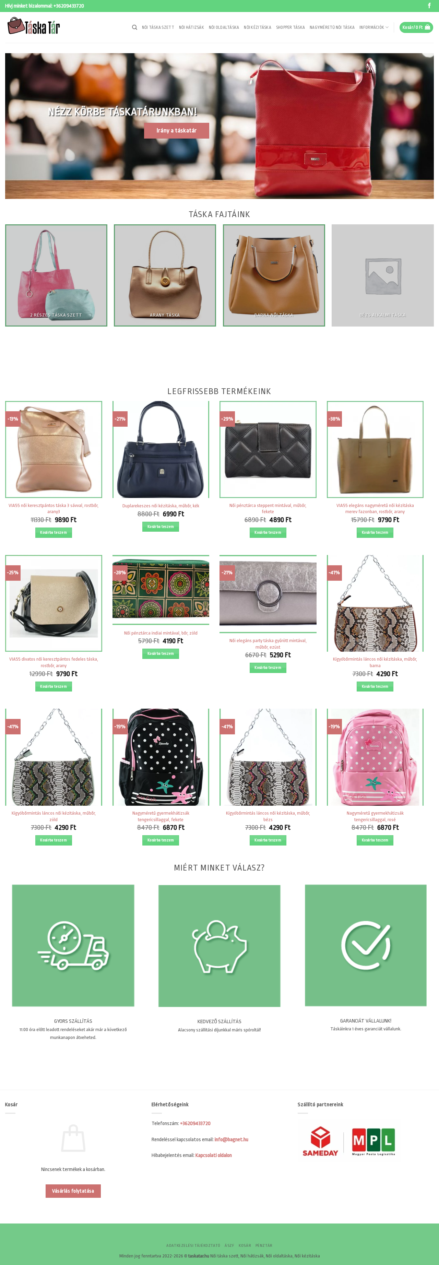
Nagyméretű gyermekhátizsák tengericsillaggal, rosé (375, 816)
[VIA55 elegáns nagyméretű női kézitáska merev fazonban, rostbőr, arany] (375, 449)
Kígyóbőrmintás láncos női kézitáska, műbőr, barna (375, 662)
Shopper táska (290, 27)
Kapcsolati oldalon (213, 1155)
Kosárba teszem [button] (53, 532)
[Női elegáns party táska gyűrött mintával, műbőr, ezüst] (268, 594)
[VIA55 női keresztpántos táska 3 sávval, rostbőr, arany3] (53, 449)
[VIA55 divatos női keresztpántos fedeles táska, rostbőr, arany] (53, 603)
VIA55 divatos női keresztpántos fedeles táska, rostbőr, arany (53, 662)
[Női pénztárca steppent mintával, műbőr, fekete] (268, 449)
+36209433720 (69, 6)
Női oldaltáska (224, 27)
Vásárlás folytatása (73, 1191)
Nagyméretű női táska (332, 27)
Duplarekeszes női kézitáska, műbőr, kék (160, 505)
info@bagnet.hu (231, 1140)
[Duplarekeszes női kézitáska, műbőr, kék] (161, 449)
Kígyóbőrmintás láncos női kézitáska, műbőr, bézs (268, 816)
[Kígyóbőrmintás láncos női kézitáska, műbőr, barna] (375, 603)
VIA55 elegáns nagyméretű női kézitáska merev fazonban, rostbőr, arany (375, 509)
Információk (371, 27)
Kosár (245, 1245)
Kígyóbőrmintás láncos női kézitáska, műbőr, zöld (54, 816)
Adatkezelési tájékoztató (193, 1245)
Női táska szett (158, 27)
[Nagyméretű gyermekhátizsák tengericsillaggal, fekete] (161, 757)
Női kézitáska (257, 27)
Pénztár (264, 1245)
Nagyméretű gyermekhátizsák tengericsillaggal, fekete (160, 816)
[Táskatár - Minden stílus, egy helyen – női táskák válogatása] (39, 27)
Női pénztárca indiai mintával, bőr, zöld (161, 633)
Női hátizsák (191, 27)
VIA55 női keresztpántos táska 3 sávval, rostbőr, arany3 (53, 509)
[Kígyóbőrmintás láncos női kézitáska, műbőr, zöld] (53, 757)
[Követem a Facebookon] (429, 6)
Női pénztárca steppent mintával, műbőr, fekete (267, 509)
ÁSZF (229, 1245)
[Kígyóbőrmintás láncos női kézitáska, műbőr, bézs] (268, 757)
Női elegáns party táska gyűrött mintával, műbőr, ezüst (268, 644)
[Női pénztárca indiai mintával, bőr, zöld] (161, 590)
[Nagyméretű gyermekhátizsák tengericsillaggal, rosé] (375, 757)
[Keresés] (134, 27)
